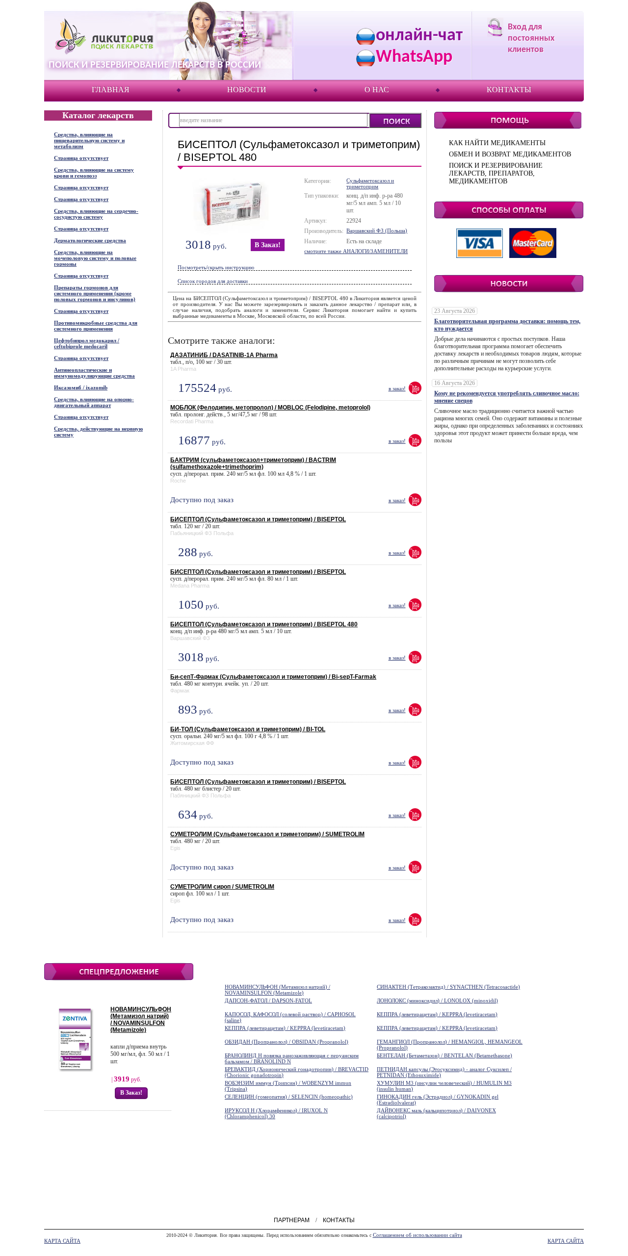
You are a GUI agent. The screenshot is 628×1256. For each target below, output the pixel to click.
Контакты (509, 89)
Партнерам (292, 1220)
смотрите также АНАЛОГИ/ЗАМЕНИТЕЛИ (356, 251)
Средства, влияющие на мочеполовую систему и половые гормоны (95, 258)
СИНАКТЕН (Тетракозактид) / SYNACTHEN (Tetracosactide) (448, 987)
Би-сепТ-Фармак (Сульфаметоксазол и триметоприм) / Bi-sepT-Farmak (273, 676)
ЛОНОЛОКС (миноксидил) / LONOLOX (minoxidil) (437, 1000)
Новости (246, 89)
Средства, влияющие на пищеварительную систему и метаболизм (89, 140)
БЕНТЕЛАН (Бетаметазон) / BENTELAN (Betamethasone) (444, 1055)
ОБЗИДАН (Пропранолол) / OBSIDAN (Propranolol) (286, 1042)
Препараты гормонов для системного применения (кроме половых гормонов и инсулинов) (94, 293)
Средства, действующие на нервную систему (98, 431)
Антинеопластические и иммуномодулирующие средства (94, 373)
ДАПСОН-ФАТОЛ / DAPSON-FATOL (268, 1000)
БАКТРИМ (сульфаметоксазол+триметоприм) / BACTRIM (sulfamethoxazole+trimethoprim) (253, 463)
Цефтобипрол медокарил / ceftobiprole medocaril (86, 343)
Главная (111, 89)
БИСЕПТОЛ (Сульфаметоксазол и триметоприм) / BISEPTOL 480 (264, 624)
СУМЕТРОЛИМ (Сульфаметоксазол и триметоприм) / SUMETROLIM (267, 834)
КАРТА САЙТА (62, 1241)
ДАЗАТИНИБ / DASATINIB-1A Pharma (224, 355)
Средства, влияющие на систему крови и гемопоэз (94, 173)
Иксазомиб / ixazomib (80, 387)
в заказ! (268, 245)
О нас (377, 89)
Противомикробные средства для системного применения (95, 326)
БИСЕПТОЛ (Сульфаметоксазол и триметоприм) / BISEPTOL (258, 519)
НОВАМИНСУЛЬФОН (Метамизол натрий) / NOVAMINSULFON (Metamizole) (140, 1019)
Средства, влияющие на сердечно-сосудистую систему (96, 214)
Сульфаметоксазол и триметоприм (370, 183)
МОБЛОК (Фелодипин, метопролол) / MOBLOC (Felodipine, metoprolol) (270, 407)
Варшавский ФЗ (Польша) (376, 230)
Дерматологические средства (90, 240)
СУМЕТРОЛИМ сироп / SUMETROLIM (222, 886)
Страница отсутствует (81, 158)
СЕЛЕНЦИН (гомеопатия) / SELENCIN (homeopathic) (289, 1097)
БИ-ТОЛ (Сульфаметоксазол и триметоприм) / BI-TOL (247, 729)
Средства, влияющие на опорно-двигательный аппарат (94, 402)
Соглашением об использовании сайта (417, 1235)
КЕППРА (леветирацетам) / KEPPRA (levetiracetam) (437, 1014)
